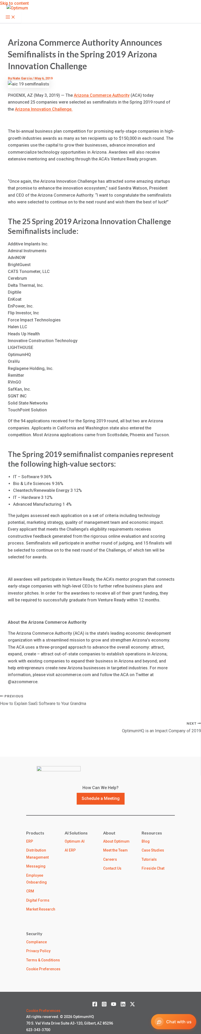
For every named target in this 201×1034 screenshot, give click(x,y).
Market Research (40, 909)
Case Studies (153, 850)
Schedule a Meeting (101, 798)
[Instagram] (104, 1005)
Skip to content (14, 3)
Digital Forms (37, 900)
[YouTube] (113, 1005)
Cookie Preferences (43, 969)
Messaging (36, 866)
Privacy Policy (38, 951)
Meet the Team (115, 850)
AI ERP (70, 850)
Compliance (36, 942)
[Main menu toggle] (10, 17)
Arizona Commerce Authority (102, 95)
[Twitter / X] (132, 1005)
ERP (29, 841)
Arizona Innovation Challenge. (43, 109)
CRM (30, 891)
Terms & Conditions (43, 960)
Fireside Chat (153, 868)
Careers (110, 859)
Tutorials (149, 859)
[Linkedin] (123, 1005)
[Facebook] (94, 1005)
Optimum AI (75, 841)
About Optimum (116, 841)
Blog (146, 841)
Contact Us (112, 868)
